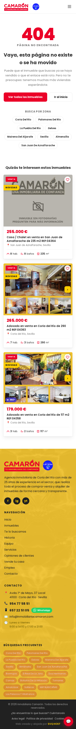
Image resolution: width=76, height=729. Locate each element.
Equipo (8, 544)
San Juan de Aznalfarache (38, 145)
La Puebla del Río (30, 128)
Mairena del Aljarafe (20, 136)
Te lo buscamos (15, 532)
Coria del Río (23, 119)
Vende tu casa (14, 562)
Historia (9, 538)
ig (16, 501)
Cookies (59, 718)
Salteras (29, 687)
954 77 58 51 (20, 603)
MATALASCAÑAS (48, 687)
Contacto (11, 574)
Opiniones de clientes (19, 556)
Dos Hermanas (57, 673)
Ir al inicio (61, 97)
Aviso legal (18, 718)
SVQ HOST (54, 724)
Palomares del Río (49, 119)
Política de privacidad (40, 718)
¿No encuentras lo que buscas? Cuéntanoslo (38, 713)
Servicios (10, 550)
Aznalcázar (12, 687)
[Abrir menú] (69, 7)
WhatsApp (43, 610)
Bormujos (11, 673)
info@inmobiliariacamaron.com (31, 617)
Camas (10, 680)
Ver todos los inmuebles (25, 97)
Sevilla (44, 136)
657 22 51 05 (19, 610)
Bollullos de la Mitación (33, 680)
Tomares (58, 680)
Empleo (9, 568)
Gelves (52, 128)
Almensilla (62, 136)
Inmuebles (11, 526)
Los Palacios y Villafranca (20, 694)
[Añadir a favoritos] (67, 179)
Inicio (7, 520)
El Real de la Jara (33, 673)
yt (25, 501)
